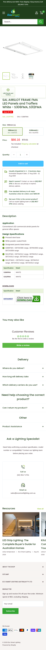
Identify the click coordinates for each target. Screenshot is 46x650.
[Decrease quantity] (13, 154)
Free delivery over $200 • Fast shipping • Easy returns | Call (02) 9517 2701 (23, 3)
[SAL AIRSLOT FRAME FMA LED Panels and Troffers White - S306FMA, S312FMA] (28, 295)
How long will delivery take (15, 376)
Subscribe (10, 611)
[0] (41, 12)
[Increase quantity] (26, 154)
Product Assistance (12, 426)
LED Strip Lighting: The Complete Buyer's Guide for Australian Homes (19, 544)
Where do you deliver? (13, 368)
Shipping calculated (28, 144)
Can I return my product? (14, 407)
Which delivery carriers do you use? (19, 385)
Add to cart (23, 164)
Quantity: (6, 155)
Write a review (23, 345)
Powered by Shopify (9, 645)
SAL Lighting (7, 117)
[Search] (40, 21)
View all (40, 509)
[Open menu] (3, 13)
